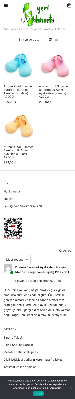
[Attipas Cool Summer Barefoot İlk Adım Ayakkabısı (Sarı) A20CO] (20, 126)
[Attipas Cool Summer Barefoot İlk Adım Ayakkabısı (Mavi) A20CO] (20, 65)
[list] (57, 40)
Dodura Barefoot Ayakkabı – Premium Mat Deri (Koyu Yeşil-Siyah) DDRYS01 (42, 269)
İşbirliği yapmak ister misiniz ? (24, 206)
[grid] (51, 40)
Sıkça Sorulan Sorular (18, 345)
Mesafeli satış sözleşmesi (21, 352)
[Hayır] (70, 387)
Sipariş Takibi (13, 337)
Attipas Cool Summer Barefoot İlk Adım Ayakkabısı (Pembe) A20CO (53, 91)
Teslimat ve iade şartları (20, 367)
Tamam (38, 393)
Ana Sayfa (10, 28)
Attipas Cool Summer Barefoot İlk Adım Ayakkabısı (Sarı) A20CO (18, 152)
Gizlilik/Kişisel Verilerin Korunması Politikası (33, 359)
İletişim (8, 199)
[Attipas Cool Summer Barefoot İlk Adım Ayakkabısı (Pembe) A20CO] (55, 65)
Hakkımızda (12, 191)
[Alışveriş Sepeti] (69, 5)
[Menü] (6, 5)
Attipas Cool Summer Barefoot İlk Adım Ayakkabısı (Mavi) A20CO (18, 91)
